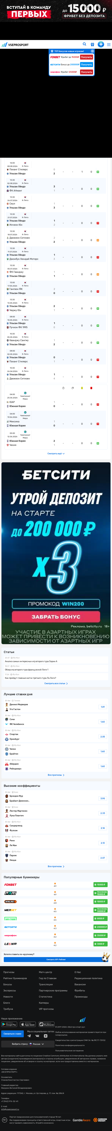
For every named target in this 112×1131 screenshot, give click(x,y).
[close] (92, 51)
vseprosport (15, 44)
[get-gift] (92, 45)
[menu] (109, 44)
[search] (84, 44)
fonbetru (56, 565)
